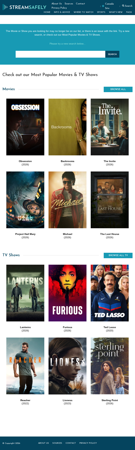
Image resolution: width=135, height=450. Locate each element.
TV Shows (11, 255)
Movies (8, 89)
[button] (126, 6)
